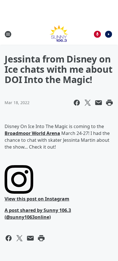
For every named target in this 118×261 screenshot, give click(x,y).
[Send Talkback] (97, 34)
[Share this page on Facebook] (77, 103)
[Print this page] (109, 103)
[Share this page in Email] (99, 103)
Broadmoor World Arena (32, 133)
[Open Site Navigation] (8, 34)
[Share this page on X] (88, 103)
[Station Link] (59, 34)
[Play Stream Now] (108, 34)
